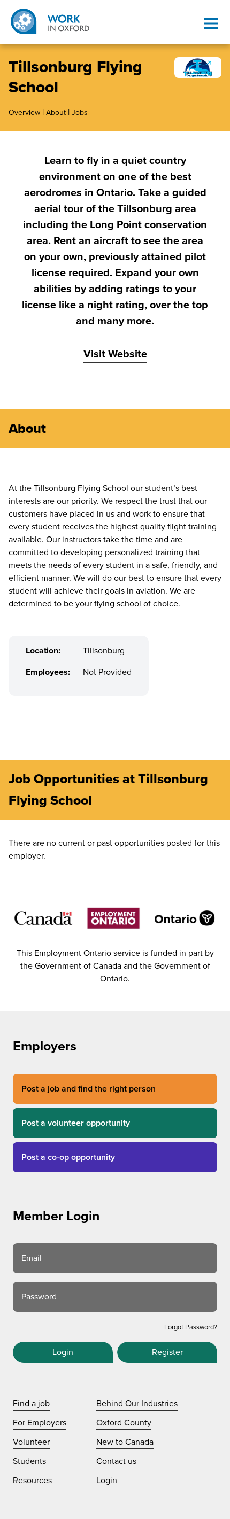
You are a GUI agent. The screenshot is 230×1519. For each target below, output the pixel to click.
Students (29, 1461)
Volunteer (31, 1442)
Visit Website (115, 354)
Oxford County (123, 1422)
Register (167, 1352)
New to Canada (125, 1442)
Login (62, 1352)
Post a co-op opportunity (68, 1157)
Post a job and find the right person (88, 1089)
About (56, 112)
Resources (32, 1480)
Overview (24, 112)
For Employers (39, 1422)
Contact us (116, 1461)
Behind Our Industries (137, 1403)
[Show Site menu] (210, 23)
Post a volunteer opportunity (75, 1123)
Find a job (31, 1403)
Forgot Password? (190, 1327)
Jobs (80, 112)
